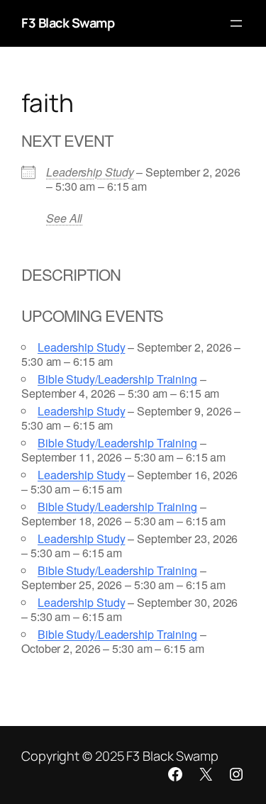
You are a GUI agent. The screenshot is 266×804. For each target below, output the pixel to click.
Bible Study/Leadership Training (117, 379)
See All (64, 218)
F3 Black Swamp (67, 22)
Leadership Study (89, 172)
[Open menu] (236, 23)
